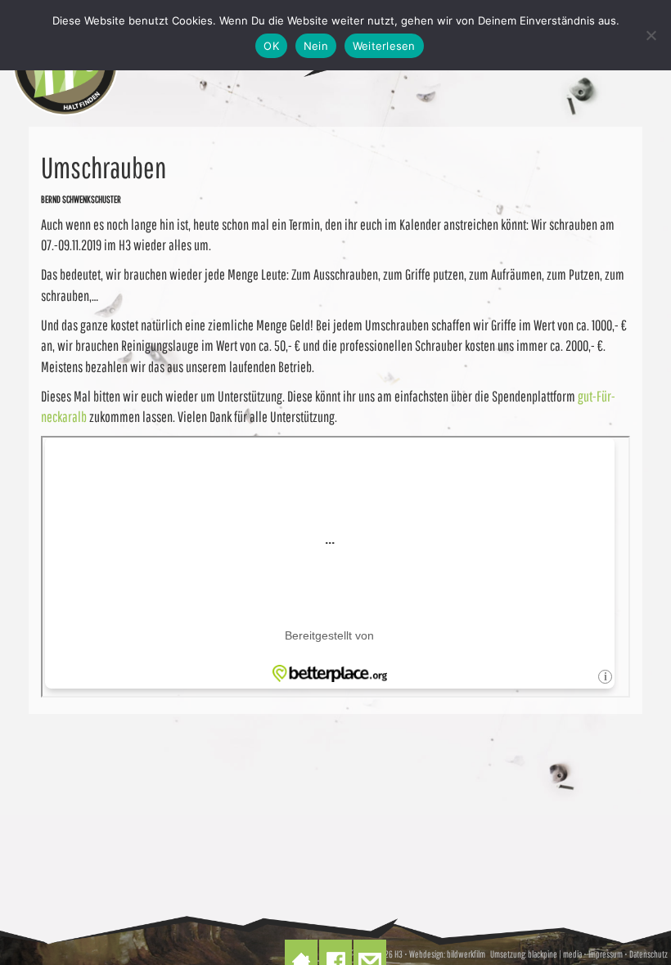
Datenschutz (648, 954)
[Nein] (650, 35)
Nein (316, 45)
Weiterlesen (384, 45)
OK (271, 45)
